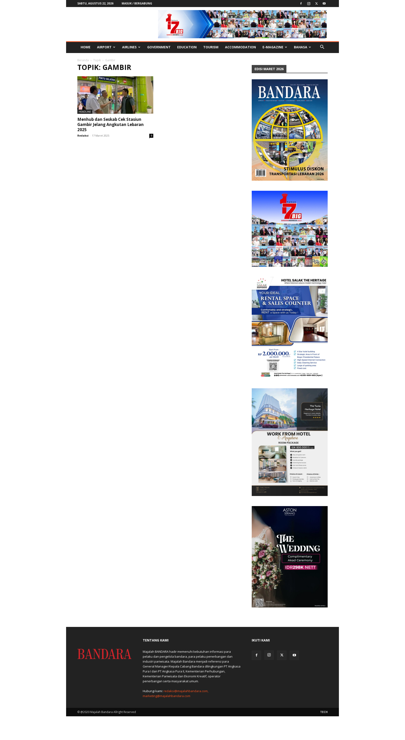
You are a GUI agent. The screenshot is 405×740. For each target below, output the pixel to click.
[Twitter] (316, 3)
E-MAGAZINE (272, 47)
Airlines (129, 47)
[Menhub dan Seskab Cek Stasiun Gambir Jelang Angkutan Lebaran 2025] (115, 95)
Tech (324, 712)
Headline (85, 111)
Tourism (210, 47)
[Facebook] (300, 3)
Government (159, 47)
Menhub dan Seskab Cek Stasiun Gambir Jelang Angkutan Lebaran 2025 (110, 124)
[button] (322, 47)
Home (85, 47)
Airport (104, 47)
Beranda (83, 60)
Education (187, 47)
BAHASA (300, 47)
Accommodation (240, 47)
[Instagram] (308, 3)
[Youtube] (324, 3)
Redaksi (83, 135)
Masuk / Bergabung (137, 3)
